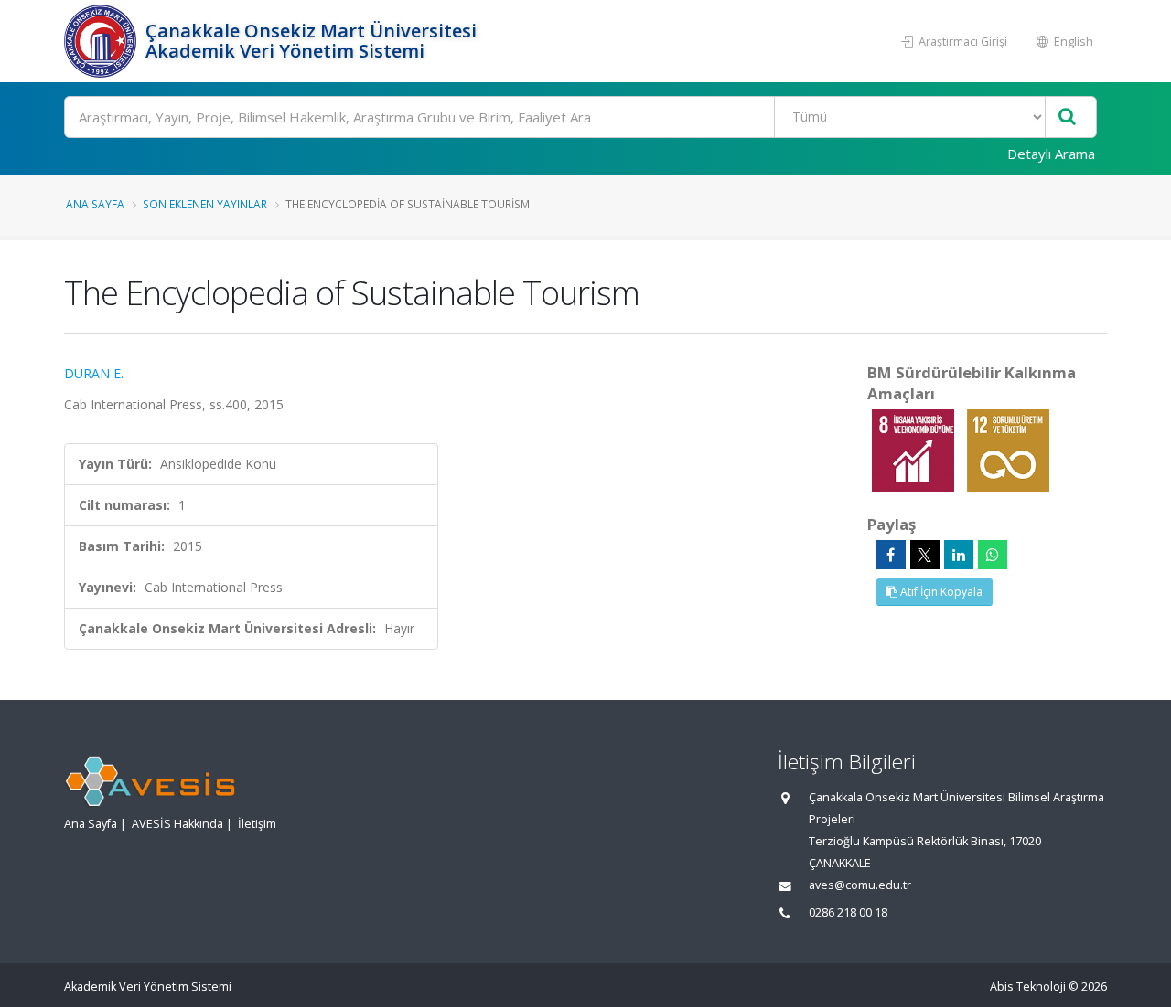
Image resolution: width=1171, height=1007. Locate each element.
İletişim (257, 824)
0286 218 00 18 (848, 912)
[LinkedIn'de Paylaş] (958, 554)
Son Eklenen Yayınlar (205, 203)
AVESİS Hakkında (177, 824)
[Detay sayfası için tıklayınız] (914, 449)
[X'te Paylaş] (925, 554)
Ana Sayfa (95, 203)
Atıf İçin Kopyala (940, 591)
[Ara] (1067, 117)
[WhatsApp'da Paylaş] (992, 554)
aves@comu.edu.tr (860, 885)
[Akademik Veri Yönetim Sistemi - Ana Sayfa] (102, 41)
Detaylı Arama (1051, 153)
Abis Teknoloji (1028, 986)
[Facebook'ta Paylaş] (891, 554)
